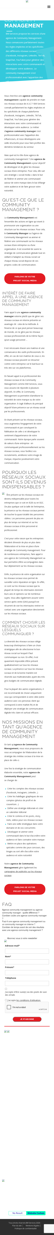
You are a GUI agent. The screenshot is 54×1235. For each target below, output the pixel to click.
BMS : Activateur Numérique (15, 1176)
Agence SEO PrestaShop (13, 1057)
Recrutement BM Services (14, 1161)
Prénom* (9, 967)
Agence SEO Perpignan (12, 1092)
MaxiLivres (7, 1134)
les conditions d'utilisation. (28, 1000)
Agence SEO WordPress (13, 1067)
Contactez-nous (24, 1201)
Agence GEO (8, 1072)
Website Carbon (35, 1213)
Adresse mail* (12, 945)
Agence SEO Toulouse (12, 1077)
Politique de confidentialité (26, 1228)
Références (9, 1102)
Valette (5, 1129)
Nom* (8, 956)
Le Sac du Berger (10, 1119)
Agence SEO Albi (9, 1062)
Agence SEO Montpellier (13, 1082)
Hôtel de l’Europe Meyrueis (14, 1114)
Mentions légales (32, 1225)
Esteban (6, 1109)
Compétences (10, 1050)
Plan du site (17, 1225)
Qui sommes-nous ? (13, 1144)
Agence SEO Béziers (11, 1087)
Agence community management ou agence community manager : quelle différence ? (22, 911)
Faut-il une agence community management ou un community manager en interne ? (23, 923)
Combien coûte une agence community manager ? (24, 917)
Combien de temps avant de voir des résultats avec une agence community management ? (23, 928)
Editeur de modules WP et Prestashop (20, 1151)
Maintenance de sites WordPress (17, 1166)
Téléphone (10, 978)
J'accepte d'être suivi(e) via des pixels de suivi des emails (26, 993)
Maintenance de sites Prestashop (17, 1171)
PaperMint (7, 1124)
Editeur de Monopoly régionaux (16, 1156)
